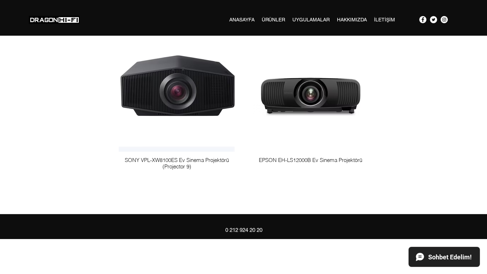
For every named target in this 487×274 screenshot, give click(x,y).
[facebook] (422, 19)
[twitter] (433, 19)
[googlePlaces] (444, 19)
